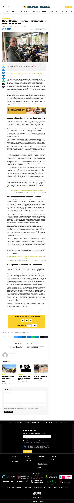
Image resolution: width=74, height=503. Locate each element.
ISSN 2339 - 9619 (15, 461)
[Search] (71, 11)
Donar (34, 325)
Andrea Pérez (4, 26)
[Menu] (3, 11)
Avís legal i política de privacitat (37, 501)
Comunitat (45, 11)
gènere (8, 332)
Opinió (51, 11)
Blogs (56, 11)
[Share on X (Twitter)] (3, 29)
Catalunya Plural (27, 487)
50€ (31, 321)
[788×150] (26, 113)
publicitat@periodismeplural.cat (43, 464)
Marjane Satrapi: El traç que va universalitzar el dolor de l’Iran (24, 378)
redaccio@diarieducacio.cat (42, 463)
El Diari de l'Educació (28, 462)
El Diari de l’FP (63, 11)
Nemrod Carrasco (18, 332)
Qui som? (8, 487)
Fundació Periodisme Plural (16, 458)
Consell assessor (16, 487)
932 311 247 (40, 468)
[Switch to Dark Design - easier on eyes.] (69, 11)
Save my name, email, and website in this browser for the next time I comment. (22, 408)
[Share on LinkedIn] (10, 29)
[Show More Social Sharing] (12, 29)
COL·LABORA (68, 6)
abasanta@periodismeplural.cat (43, 461)
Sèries (24, 332)
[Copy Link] (3, 87)
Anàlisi (4, 374)
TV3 (27, 332)
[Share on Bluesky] (6, 29)
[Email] (3, 84)
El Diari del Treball (63, 487)
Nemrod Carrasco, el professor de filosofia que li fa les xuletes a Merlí (24, 22)
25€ (27, 321)
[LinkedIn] (3, 76)
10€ (23, 321)
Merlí (12, 332)
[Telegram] (3, 78)
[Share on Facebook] (8, 29)
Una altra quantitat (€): (21, 325)
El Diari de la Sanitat (52, 487)
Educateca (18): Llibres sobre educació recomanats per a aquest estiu (9, 379)
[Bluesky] (3, 70)
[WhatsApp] (3, 81)
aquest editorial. (32, 66)
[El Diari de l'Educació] (37, 6)
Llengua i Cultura (36, 11)
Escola (8, 11)
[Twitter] (3, 67)
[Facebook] (3, 73)
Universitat (27, 11)
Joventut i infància (17, 11)
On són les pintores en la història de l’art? (40, 377)
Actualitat (6, 18)
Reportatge (38, 374)
